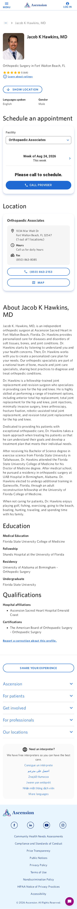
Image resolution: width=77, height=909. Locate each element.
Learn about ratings (20, 76)
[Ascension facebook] (14, 825)
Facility (11, 132)
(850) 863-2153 (41, 271)
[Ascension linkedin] (30, 825)
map (41, 282)
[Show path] (6, 23)
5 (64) (24, 72)
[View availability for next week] (69, 158)
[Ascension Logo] (38, 812)
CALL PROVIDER (41, 185)
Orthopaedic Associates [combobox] (27, 140)
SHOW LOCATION (25, 89)
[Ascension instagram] (62, 825)
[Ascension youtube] (46, 825)
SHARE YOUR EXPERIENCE (38, 668)
